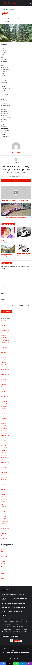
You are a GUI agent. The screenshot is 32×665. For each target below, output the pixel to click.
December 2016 (4, 418)
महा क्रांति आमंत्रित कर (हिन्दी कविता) (23, 254)
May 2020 (3, 362)
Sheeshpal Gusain (16, 631)
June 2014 (3, 442)
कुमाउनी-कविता (4, 556)
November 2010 (5, 528)
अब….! (18, 238)
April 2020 (3, 364)
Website (3, 299)
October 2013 (4, 460)
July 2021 (3, 357)
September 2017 (5, 408)
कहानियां (2, 554)
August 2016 (4, 423)
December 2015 (4, 428)
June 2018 (3, 391)
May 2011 (3, 513)
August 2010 (4, 535)
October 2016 (4, 420)
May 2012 (3, 489)
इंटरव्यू (2, 551)
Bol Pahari (28, 619)
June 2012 (3, 486)
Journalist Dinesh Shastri (18, 626)
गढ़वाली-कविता (3, 559)
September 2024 (5, 332)
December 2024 (5, 330)
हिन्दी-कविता (12, 9)
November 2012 (5, 479)
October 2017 (4, 406)
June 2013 (3, 469)
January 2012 (4, 496)
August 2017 (4, 411)
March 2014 (4, 447)
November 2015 (5, 430)
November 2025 (5, 320)
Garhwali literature (15, 624)
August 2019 (4, 376)
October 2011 (4, 501)
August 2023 (4, 345)
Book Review (4, 621)
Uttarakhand (24, 631)
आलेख (2, 549)
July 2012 (3, 484)
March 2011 (3, 518)
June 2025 (3, 325)
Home (4, 9)
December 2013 (4, 455)
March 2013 (4, 472)
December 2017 (4, 401)
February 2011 (4, 521)
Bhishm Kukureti (13, 619)
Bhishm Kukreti (5, 619)
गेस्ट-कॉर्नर (3, 561)
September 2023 (5, 342)
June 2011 (3, 511)
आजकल (2, 546)
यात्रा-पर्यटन (3, 568)
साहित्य (7, 9)
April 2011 (3, 516)
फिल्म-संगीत (3, 563)
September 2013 (5, 462)
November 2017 (4, 403)
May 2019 (3, 384)
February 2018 (4, 396)
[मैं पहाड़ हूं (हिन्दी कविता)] (8, 248)
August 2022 (4, 347)
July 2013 (3, 467)
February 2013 (4, 474)
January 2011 (4, 523)
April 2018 (3, 394)
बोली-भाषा (3, 566)
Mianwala (18, 629)
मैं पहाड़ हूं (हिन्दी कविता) (7, 255)
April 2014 (3, 445)
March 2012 (4, 491)
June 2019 (3, 381)
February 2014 (4, 450)
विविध (2, 571)
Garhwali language (6, 624)
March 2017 (4, 416)
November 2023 (5, 340)
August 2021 (4, 354)
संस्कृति (2, 576)
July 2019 (3, 379)
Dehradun (12, 621)
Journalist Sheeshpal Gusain (8, 629)
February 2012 (4, 494)
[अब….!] (24, 232)
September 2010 (5, 533)
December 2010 (4, 526)
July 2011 (3, 508)
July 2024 (3, 337)
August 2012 (4, 482)
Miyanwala (24, 629)
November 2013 (5, 457)
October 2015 (4, 433)
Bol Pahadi (5, 18)
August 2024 (4, 335)
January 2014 (4, 452)
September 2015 (5, 435)
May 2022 (3, 352)
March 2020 (4, 367)
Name (3, 286)
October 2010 (4, 530)
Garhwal (17, 621)
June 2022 (3, 350)
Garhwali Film (24, 621)
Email (3, 293)
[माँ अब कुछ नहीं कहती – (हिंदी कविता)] (8, 232)
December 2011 (4, 499)
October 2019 (4, 372)
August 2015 (4, 438)
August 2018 (4, 389)
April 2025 (3, 328)
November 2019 (5, 369)
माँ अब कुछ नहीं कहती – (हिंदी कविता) (8, 239)
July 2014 (3, 440)
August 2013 (4, 464)
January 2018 (4, 398)
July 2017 (3, 413)
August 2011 (4, 506)
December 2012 (4, 477)
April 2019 (3, 386)
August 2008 (4, 538)
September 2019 (5, 374)
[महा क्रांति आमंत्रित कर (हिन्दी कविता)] (24, 248)
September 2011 (5, 504)
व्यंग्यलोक (2, 573)
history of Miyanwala (6, 626)
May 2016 (3, 425)
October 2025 (4, 323)
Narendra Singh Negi (6, 631)
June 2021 (3, 359)
